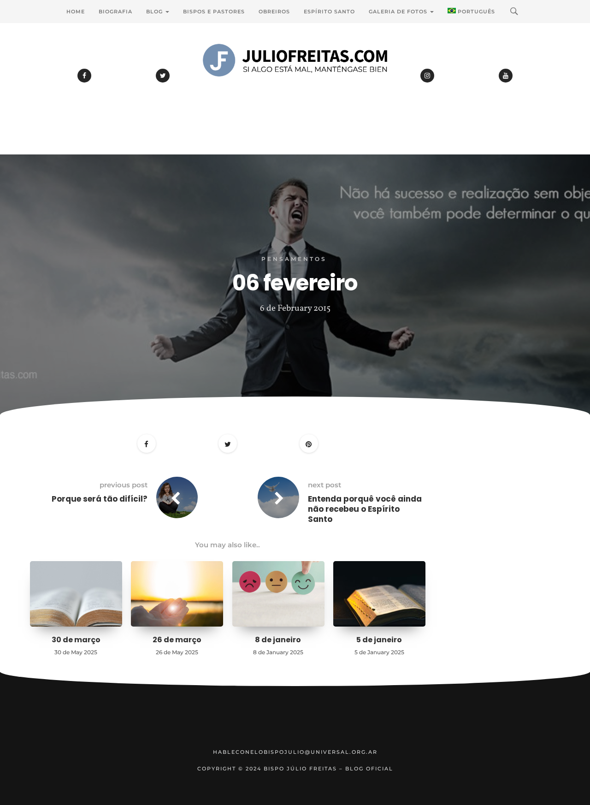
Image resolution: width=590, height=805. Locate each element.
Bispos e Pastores (214, 11)
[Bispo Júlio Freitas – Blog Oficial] (295, 85)
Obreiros (274, 11)
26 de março (177, 639)
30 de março (76, 639)
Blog (155, 11)
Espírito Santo (329, 11)
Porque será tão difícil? (100, 498)
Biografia (115, 11)
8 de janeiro (278, 639)
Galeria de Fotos (399, 11)
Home (75, 11)
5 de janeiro (379, 639)
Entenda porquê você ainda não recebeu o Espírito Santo (365, 509)
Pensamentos (294, 259)
